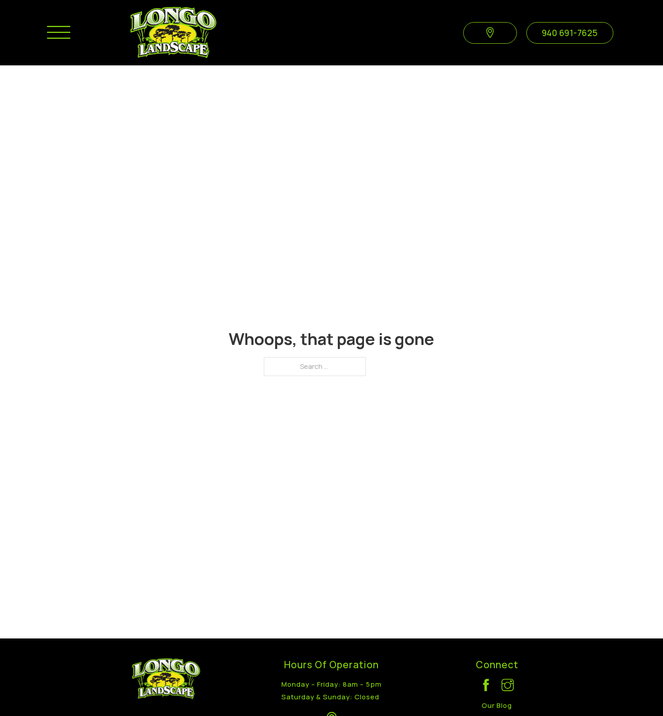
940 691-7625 (570, 33)
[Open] (58, 33)
